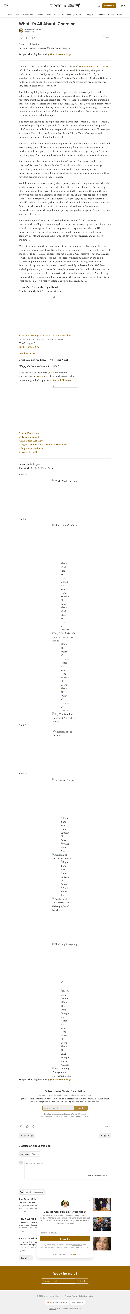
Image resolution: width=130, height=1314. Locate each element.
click (51, 373)
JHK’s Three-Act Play (31, 441)
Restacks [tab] (35, 1154)
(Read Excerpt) (27, 353)
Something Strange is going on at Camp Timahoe (45, 335)
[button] (10, 14)
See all (24, 1258)
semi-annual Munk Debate (93, 66)
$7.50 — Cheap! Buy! (30, 347)
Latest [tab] (28, 1192)
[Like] (21, 37)
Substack (52, 1308)
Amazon (40, 376)
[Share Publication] (98, 5)
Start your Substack (58, 1302)
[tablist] (30, 1154)
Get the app (77, 1302)
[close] (89, 1201)
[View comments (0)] (27, 37)
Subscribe (109, 5)
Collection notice (86, 1296)
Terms (75, 1296)
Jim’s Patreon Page (60, 54)
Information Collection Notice (64, 1247)
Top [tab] (21, 1192)
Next (103, 1135)
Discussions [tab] (38, 1192)
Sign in (122, 5)
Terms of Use (77, 1245)
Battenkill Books (62, 380)
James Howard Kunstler (34, 29)
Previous (28, 1135)
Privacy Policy (84, 1247)
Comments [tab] (24, 1154)
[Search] (93, 5)
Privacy (68, 1296)
